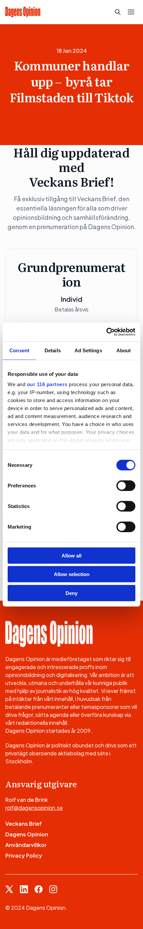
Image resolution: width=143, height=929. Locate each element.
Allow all (71, 555)
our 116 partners (47, 384)
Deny (71, 593)
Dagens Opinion (26, 834)
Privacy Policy (23, 855)
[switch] (125, 485)
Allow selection (71, 574)
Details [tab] (53, 350)
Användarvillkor (26, 844)
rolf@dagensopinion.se (34, 807)
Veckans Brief (23, 823)
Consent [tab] (19, 350)
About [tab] (123, 350)
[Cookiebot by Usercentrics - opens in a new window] (106, 332)
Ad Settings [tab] (88, 350)
